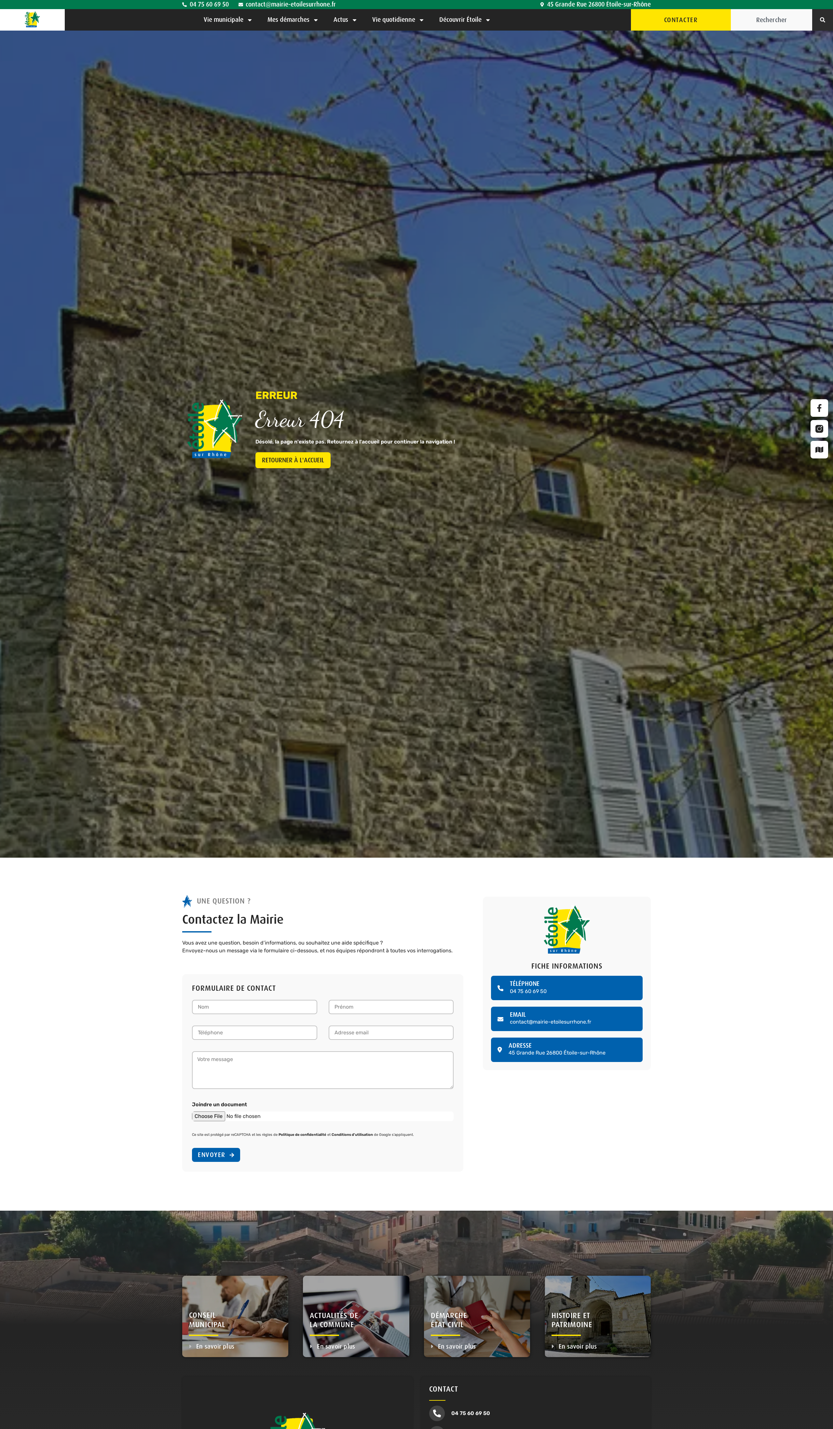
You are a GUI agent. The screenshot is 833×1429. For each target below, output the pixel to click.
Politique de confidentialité (302, 1135)
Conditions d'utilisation (352, 1135)
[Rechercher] (822, 20)
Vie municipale (223, 19)
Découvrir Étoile (460, 19)
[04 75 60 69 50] (437, 1413)
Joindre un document (219, 1104)
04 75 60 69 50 (470, 1413)
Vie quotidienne (393, 19)
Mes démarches (288, 19)
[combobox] (771, 20)
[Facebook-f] (819, 408)
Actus (341, 19)
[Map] (819, 449)
